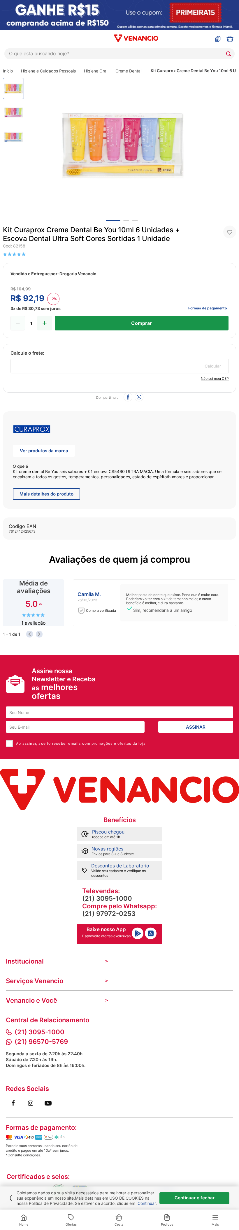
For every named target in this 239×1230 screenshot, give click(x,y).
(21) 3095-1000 (107, 898)
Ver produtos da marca (44, 450)
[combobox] (119, 53)
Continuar (147, 1203)
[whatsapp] (139, 397)
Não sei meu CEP (215, 378)
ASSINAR (195, 727)
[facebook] (128, 397)
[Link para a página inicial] (8, 70)
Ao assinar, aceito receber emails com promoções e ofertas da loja (81, 743)
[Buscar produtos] (229, 54)
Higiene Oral (95, 70)
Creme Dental (128, 70)
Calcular (213, 365)
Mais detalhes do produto (46, 494)
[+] (44, 323)
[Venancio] (119, 789)
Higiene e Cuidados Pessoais (48, 70)
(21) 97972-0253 (109, 913)
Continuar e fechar (195, 1197)
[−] (17, 323)
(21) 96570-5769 (41, 1041)
